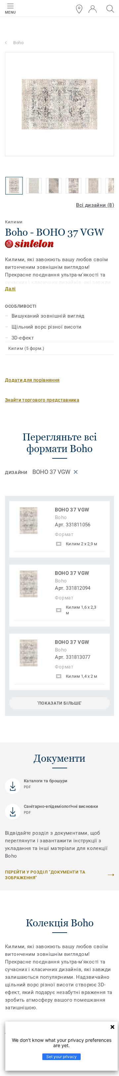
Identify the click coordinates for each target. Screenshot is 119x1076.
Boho (18, 42)
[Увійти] (93, 9)
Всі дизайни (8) (95, 205)
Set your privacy (61, 1056)
